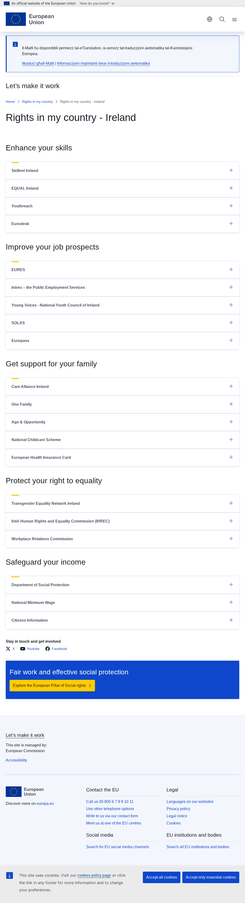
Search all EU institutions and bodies (198, 847)
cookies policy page (94, 875)
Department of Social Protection (40, 585)
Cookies (174, 823)
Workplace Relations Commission (42, 539)
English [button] (209, 19)
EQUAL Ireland (25, 188)
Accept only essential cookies (211, 877)
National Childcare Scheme (36, 440)
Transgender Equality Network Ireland (45, 503)
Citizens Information (29, 620)
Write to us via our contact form (112, 816)
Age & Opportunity (28, 422)
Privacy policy (178, 809)
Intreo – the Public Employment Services (48, 287)
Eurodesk (20, 224)
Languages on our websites (190, 802)
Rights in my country (37, 101)
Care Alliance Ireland (30, 387)
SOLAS (18, 323)
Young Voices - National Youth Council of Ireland (55, 305)
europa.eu (45, 803)
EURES (18, 270)
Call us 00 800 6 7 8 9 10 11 (110, 802)
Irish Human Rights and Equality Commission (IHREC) (60, 521)
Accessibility (16, 760)
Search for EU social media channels (117, 847)
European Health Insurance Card (41, 457)
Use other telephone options (110, 809)
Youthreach (22, 206)
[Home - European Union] (30, 19)
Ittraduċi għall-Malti (38, 63)
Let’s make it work (25, 735)
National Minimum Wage (33, 603)
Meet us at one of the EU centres (113, 823)
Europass (20, 341)
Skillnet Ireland (24, 171)
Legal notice (177, 816)
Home (10, 101)
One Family (21, 404)
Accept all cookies (161, 877)
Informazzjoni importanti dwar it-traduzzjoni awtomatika (103, 63)
